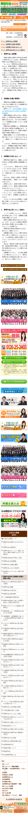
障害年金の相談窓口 (9, 547)
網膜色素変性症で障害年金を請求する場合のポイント (13, 634)
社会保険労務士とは (9, 755)
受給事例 (7, 779)
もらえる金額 (8, 786)
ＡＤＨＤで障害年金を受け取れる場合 (13, 624)
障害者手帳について (9, 748)
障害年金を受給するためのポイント (13, 543)
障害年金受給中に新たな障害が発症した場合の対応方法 (13, 601)
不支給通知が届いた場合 (11, 710)
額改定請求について (9, 725)
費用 (5, 772)
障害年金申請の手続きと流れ (12, 558)
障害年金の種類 (8, 587)
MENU (7, 18)
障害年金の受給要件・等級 (12, 784)
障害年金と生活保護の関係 (12, 707)
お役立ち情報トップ (9, 538)
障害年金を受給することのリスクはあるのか (13, 718)
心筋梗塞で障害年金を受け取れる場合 (13, 671)
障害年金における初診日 (11, 568)
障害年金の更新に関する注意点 (13, 729)
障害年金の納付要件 (9, 594)
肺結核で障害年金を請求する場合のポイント (13, 666)
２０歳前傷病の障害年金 (11, 597)
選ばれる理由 (8, 775)
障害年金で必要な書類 (10, 564)
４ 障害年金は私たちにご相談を (14, 50)
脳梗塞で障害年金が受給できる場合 (13, 645)
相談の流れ (7, 781)
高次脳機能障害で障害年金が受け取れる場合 (13, 655)
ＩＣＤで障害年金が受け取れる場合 (13, 692)
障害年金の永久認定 (9, 738)
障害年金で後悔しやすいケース (13, 722)
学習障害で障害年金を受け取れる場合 (13, 629)
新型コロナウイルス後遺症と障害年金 (13, 606)
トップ (2, 20)
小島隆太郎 (20, 35)
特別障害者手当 (8, 744)
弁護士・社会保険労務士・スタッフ (15, 769)
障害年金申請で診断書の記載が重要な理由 (13, 577)
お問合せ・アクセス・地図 (13, 795)
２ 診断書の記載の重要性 (11, 44)
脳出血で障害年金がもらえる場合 (13, 650)
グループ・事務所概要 (11, 766)
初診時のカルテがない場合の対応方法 (14, 265)
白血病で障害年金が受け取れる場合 (13, 681)
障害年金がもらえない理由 (12, 714)
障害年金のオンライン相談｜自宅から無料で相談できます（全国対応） (13, 552)
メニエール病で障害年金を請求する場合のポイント (13, 702)
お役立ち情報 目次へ (19, 24)
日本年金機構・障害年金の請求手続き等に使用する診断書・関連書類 (14, 111)
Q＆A (6, 790)
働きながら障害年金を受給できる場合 (14, 269)
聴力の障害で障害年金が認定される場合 (13, 640)
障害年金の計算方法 (9, 590)
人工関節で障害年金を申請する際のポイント (13, 687)
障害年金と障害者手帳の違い (12, 741)
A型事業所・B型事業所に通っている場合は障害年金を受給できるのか (13, 618)
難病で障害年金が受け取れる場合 (13, 697)
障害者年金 (6, 751)
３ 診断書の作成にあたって (12, 47)
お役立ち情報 (9, 20)
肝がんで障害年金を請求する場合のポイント (13, 676)
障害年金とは (8, 777)
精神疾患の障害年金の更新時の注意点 (13, 733)
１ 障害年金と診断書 (10, 41)
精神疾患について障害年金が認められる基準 (13, 612)
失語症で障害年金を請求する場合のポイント (13, 660)
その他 (6, 793)
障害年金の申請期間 (9, 561)
